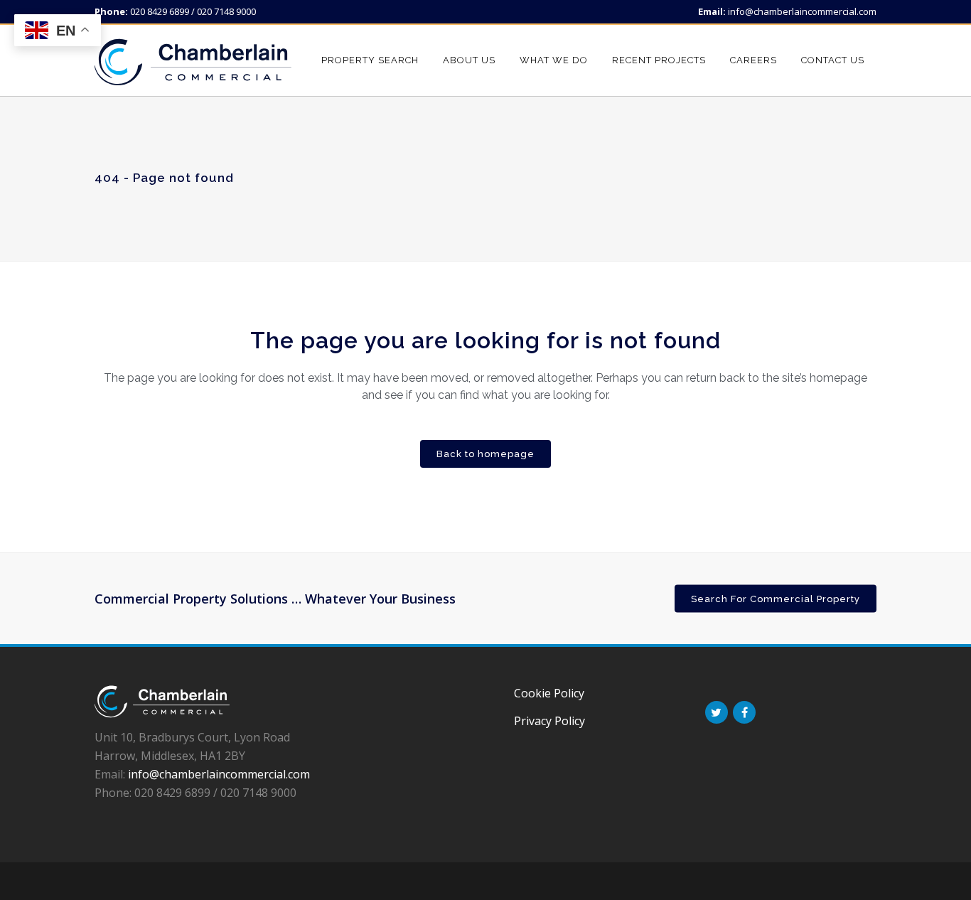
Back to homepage (485, 454)
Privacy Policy (549, 721)
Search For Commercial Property (775, 599)
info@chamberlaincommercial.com (802, 11)
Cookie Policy (549, 693)
